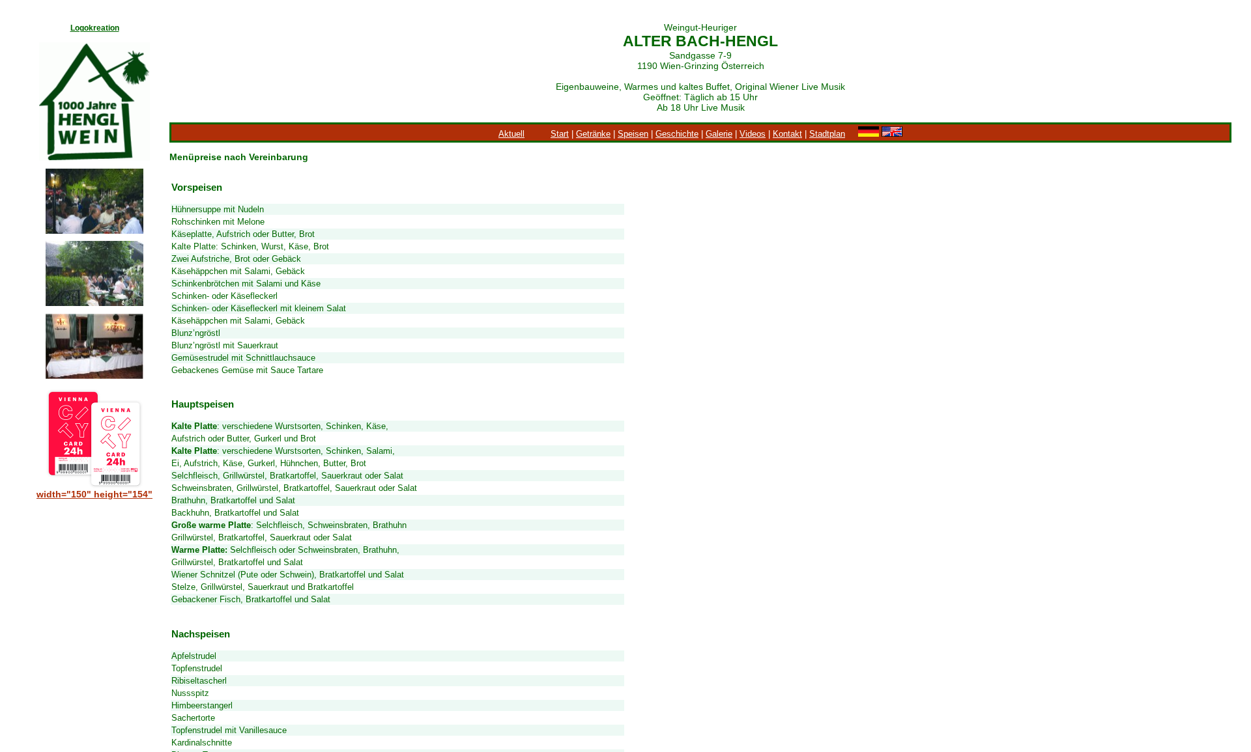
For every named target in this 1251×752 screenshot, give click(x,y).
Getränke (593, 134)
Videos (753, 134)
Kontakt (787, 134)
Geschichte (676, 134)
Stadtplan (827, 134)
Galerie (719, 134)
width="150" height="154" (94, 494)
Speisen (633, 134)
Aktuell (511, 134)
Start (560, 134)
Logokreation (94, 28)
